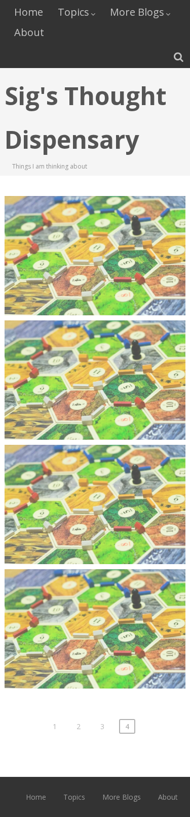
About (29, 32)
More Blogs (137, 12)
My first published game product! (95, 485)
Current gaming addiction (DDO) (95, 610)
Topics (73, 12)
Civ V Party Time (95, 355)
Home (28, 12)
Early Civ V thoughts (95, 230)
